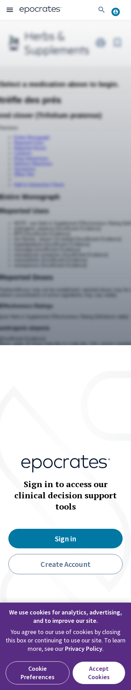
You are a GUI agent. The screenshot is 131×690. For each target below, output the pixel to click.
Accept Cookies (99, 672)
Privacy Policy (83, 649)
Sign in (65, 538)
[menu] (10, 10)
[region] (65, 646)
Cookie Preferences (38, 672)
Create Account (65, 564)
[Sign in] (118, 10)
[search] (101, 10)
